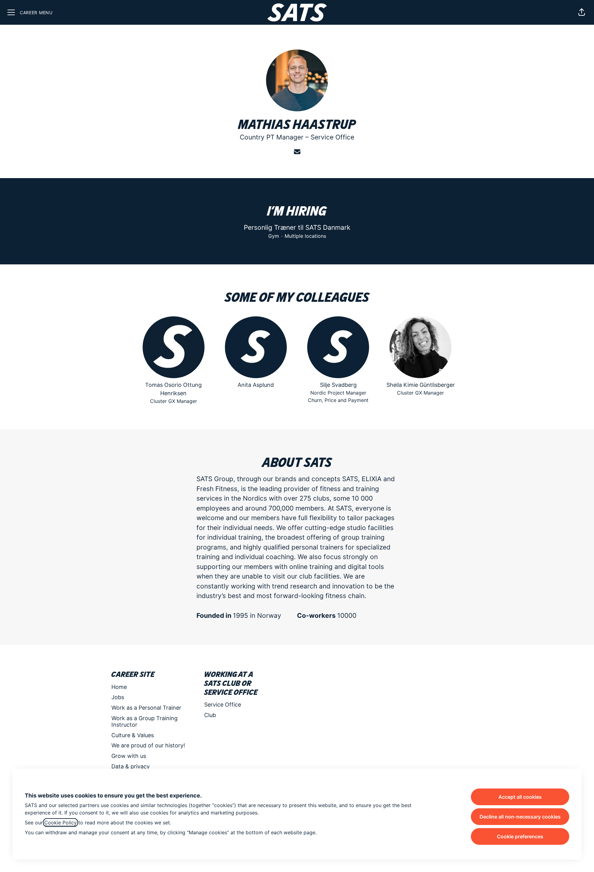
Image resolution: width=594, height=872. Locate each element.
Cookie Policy (60, 822)
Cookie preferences (520, 836)
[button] (581, 12)
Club (210, 715)
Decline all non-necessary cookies (520, 817)
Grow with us (128, 756)
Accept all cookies (520, 797)
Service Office (332, 137)
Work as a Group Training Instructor (144, 721)
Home (119, 687)
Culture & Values (132, 735)
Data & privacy (130, 766)
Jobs (117, 697)
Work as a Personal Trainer (146, 707)
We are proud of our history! (148, 745)
